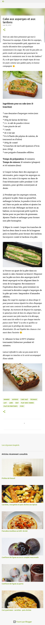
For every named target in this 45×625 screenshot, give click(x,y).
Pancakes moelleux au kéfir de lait (15, 531)
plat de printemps (10, 406)
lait (5, 403)
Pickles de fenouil (8, 478)
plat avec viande (27, 403)
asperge (15, 399)
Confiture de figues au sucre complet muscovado (20, 557)
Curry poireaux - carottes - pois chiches (16, 610)
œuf (16, 403)
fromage (33, 399)
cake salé (24, 399)
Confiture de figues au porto (12, 584)
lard (11, 403)
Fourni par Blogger (24, 622)
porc (22, 406)
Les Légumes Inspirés (10, 445)
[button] (4, 29)
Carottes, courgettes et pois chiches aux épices (19, 505)
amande (6, 399)
